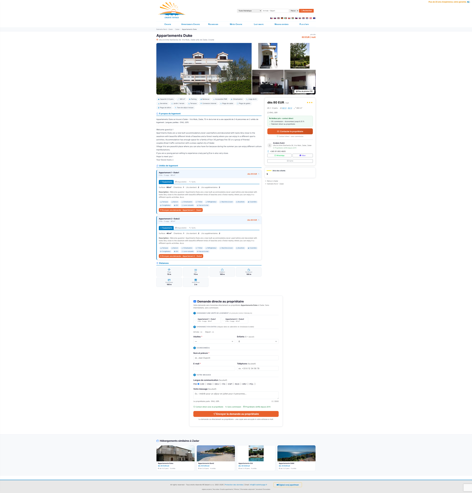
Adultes (197, 336)
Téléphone (246, 363)
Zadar (177, 29)
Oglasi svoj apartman (289, 485)
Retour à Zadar (272, 181)
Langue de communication (210, 380)
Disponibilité (181, 182)
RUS (237, 384)
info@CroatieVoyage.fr (258, 485)
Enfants (245, 336)
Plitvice (236, 489)
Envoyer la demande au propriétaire (237, 413)
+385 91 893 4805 (278, 151)
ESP (230, 384)
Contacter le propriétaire (291, 131)
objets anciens (207, 489)
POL (252, 384)
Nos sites (216, 489)
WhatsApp (280, 155)
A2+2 (284, 108)
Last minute (259, 24)
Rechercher (307, 11)
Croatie (167, 24)
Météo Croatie (236, 24)
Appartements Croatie (190, 24)
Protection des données (234, 485)
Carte (291, 161)
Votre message (204, 389)
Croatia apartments (226, 489)
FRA (195, 384)
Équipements (167, 182)
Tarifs (193, 182)
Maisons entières (281, 24)
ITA (224, 384)
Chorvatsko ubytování (247, 489)
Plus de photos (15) (305, 91)
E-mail (197, 363)
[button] (290, 173)
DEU (217, 384)
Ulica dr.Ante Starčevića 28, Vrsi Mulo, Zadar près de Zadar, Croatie (186, 40)
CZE (202, 384)
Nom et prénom (201, 353)
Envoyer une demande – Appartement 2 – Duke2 (182, 256)
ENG (209, 384)
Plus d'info (304, 24)
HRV (244, 384)
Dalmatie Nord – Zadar (164, 29)
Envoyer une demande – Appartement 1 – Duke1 (182, 210)
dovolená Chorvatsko (263, 489)
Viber (304, 155)
